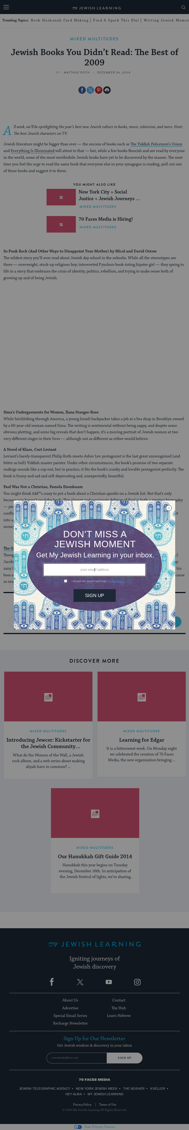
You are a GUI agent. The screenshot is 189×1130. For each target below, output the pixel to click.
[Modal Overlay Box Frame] (94, 565)
